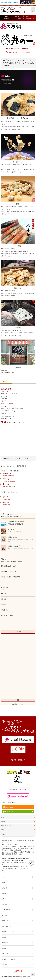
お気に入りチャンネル (7, 899)
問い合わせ (3, 834)
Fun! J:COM (5, 953)
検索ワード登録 (6, 920)
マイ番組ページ (6, 937)
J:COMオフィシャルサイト (8, 959)
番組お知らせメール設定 (8, 931)
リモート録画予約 (6, 926)
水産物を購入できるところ (8, 571)
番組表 (3, 882)
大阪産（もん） (5, 610)
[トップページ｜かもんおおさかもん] (13, 13)
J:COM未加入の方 (9, 807)
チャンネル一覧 (6, 904)
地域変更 (4, 948)
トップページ (5, 877)
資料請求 (3, 817)
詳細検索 (4, 893)
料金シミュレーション (6, 830)
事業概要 (27, 16)
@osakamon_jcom (18, 704)
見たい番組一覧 (6, 915)
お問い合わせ (5, 964)
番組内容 (5, 16)
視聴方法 (16, 16)
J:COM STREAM (6, 910)
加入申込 (3, 821)
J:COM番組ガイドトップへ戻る (19, 789)
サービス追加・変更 (6, 825)
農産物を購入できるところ (8, 566)
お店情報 (3, 604)
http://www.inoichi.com (19, 48)
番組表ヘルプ (5, 942)
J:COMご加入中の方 (9, 811)
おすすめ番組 (5, 888)
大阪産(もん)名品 (29, 18)
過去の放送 (6, 18)
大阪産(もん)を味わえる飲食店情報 (11, 577)
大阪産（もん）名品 (7, 615)
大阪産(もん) (17, 18)
